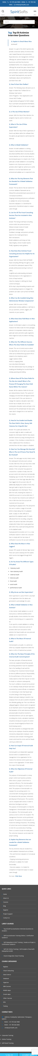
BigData (5, 967)
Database (6, 978)
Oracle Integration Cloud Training (14, 956)
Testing (5, 1006)
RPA (4, 1002)
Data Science (7, 974)
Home (5, 894)
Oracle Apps (7, 994)
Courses (5, 902)
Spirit (19, 12)
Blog (4, 906)
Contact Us (6, 918)
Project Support (8, 914)
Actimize (14, 44)
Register (5, 910)
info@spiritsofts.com (22, 5)
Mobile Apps (7, 990)
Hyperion (6, 982)
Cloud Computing (8, 970)
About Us (6, 898)
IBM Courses (7, 986)
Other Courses (7, 998)
